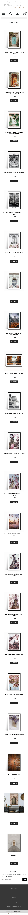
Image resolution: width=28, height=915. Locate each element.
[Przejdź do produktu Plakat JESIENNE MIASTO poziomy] (14, 361)
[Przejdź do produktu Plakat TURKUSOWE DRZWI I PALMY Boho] (14, 40)
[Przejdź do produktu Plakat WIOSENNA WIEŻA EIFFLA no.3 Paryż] (14, 521)
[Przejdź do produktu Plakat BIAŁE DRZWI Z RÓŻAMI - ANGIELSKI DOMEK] (14, 120)
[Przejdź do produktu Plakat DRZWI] (14, 843)
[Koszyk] (24, 13)
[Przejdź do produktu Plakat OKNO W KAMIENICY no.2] (14, 682)
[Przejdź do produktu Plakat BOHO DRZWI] (14, 802)
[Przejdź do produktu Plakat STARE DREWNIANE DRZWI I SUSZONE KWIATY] (14, 80)
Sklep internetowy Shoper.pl (14, 913)
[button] (3, 14)
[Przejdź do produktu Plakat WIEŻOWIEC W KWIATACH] (14, 642)
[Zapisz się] (24, 879)
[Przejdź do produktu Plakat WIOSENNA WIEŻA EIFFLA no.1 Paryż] (14, 602)
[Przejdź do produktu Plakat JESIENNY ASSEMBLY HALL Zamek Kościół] (14, 321)
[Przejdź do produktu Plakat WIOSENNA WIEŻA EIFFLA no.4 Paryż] (14, 481)
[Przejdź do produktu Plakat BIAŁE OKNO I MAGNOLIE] (14, 240)
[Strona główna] (14, 6)
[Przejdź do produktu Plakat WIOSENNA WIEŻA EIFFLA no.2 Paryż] (14, 562)
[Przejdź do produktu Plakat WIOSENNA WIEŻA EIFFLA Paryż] (14, 441)
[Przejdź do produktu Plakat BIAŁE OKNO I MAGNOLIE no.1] (14, 280)
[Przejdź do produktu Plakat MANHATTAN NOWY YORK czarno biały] (14, 200)
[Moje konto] (17, 14)
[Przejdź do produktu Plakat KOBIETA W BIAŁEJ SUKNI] (14, 401)
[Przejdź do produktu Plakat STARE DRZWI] (14, 762)
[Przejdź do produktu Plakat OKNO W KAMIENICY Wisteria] (14, 722)
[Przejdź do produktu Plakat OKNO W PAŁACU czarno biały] (14, 160)
